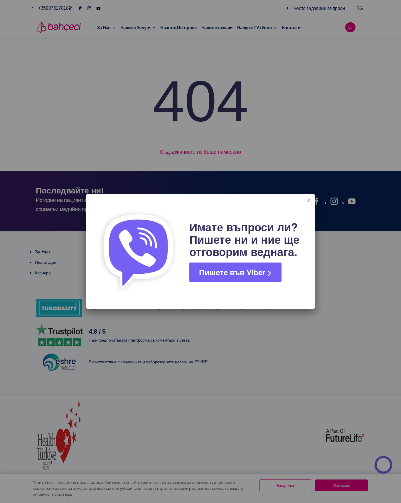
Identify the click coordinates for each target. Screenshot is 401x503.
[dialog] (200, 251)
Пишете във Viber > (235, 272)
